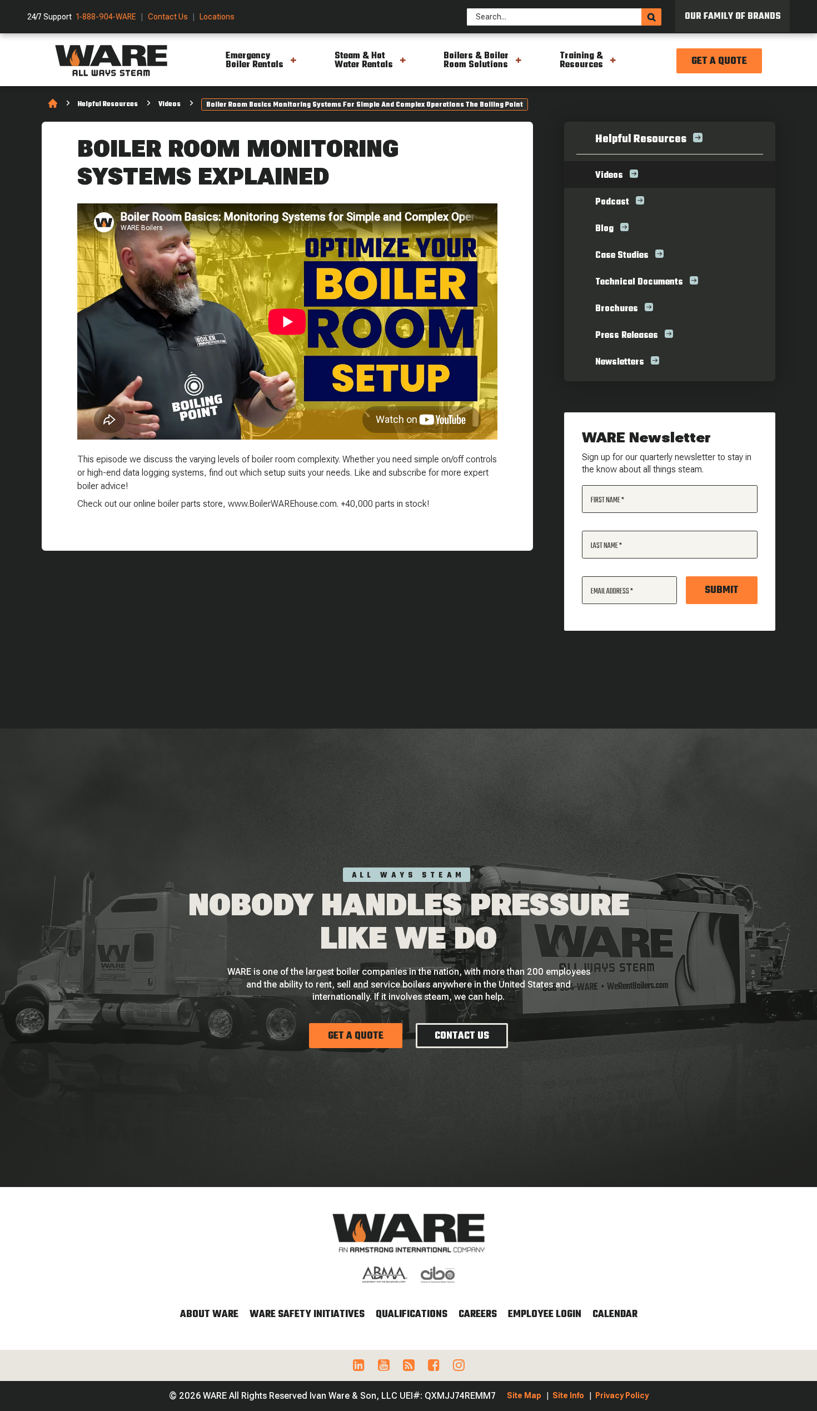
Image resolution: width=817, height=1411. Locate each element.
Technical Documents (639, 282)
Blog (604, 229)
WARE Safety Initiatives (307, 1315)
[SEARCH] (651, 17)
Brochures (616, 309)
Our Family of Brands (733, 16)
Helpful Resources (108, 104)
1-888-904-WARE (106, 17)
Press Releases (626, 335)
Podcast (612, 202)
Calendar (614, 1315)
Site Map (524, 1395)
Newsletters (619, 362)
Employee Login (544, 1315)
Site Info (568, 1395)
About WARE (209, 1315)
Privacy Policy (622, 1395)
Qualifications (411, 1315)
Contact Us (168, 17)
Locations (217, 17)
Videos (169, 104)
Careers (478, 1315)
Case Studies (622, 255)
